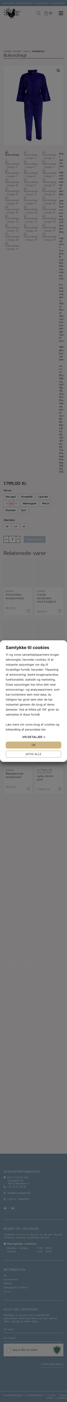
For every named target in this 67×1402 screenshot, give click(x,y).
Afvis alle (33, 754)
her (43, 729)
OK (34, 745)
